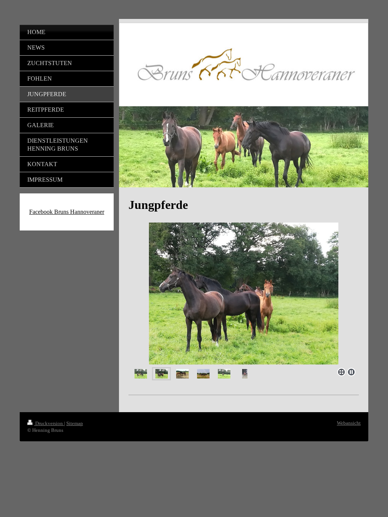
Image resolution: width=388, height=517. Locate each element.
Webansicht (349, 423)
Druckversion (49, 423)
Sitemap (74, 423)
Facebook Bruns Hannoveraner (66, 212)
